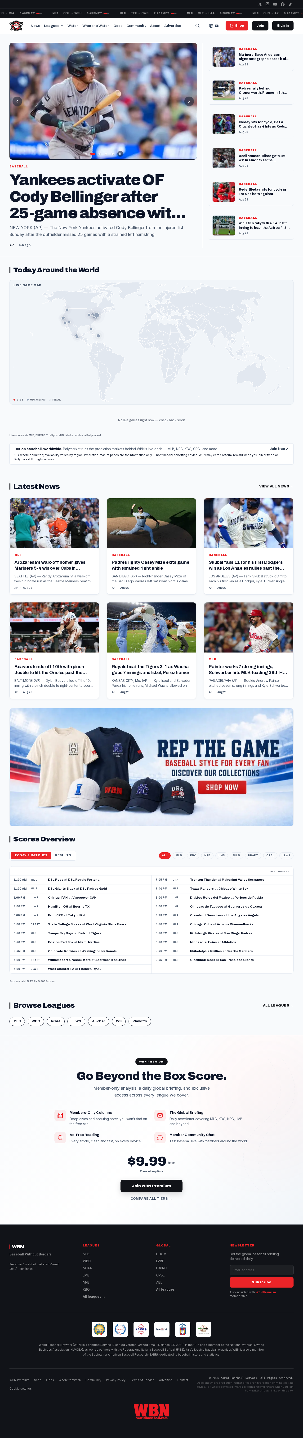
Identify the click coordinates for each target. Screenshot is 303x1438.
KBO (193, 862)
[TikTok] (290, 4)
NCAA (56, 1028)
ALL (165, 862)
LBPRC (161, 1275)
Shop (37, 1386)
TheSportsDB (55, 442)
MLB (31, 442)
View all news (276, 493)
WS (119, 1028)
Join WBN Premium (151, 1193)
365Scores (47, 988)
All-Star (98, 1028)
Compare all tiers (152, 1205)
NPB (207, 862)
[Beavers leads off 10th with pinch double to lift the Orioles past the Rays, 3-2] (54, 657)
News (35, 26)
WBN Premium (266, 1299)
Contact (182, 1386)
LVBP (160, 1268)
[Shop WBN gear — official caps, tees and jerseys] (151, 774)
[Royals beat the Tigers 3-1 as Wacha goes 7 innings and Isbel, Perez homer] (151, 657)
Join (260, 25)
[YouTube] (275, 4)
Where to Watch (96, 26)
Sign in (283, 25)
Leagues (51, 26)
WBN (18, 1253)
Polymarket (93, 442)
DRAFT (253, 862)
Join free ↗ (279, 455)
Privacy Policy (115, 1386)
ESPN (39, 442)
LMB (221, 862)
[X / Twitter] (260, 4)
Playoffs (140, 1028)
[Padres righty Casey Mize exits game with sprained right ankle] (151, 553)
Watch (73, 26)
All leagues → (94, 1303)
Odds (118, 26)
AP (16, 594)
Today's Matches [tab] (31, 862)
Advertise (172, 26)
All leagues (278, 1012)
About (155, 26)
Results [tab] (63, 862)
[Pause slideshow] (120, 154)
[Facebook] (282, 4)
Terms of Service (142, 1386)
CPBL (270, 862)
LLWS (286, 862)
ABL (159, 1289)
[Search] (197, 26)
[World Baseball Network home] (151, 1418)
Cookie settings (20, 1395)
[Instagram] (267, 4)
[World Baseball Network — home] (16, 26)
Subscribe (261, 1289)
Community (136, 26)
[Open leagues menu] (62, 25)
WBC (36, 1028)
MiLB (236, 862)
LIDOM (161, 1261)
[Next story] (189, 101)
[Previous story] (17, 101)
